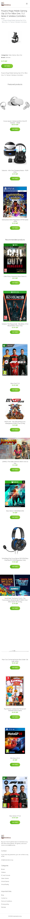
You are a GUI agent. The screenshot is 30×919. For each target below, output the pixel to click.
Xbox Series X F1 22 (15, 816)
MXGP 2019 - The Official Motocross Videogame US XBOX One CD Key (15, 422)
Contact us (4, 898)
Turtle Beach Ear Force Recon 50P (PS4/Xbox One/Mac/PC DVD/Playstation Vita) (15, 559)
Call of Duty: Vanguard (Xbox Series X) (15, 276)
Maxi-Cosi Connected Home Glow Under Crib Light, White (15, 660)
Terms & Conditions (6, 901)
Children (3, 872)
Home (3, 18)
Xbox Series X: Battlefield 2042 (15, 511)
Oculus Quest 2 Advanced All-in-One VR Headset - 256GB (15, 122)
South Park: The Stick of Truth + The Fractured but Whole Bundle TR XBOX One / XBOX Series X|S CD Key (15, 600)
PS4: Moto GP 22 (15, 758)
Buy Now (7, 66)
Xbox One (19, 55)
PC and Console (5, 875)
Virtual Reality (5, 884)
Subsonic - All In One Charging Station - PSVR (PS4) (15, 171)
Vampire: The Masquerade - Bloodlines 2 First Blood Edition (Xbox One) (15, 325)
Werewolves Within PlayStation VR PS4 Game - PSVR (15, 220)
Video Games (12, 55)
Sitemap (3, 907)
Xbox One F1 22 (15, 383)
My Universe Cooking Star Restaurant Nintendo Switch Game (15, 709)
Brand (3, 869)
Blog (2, 895)
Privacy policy (5, 904)
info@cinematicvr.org (7, 860)
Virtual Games (5, 881)
